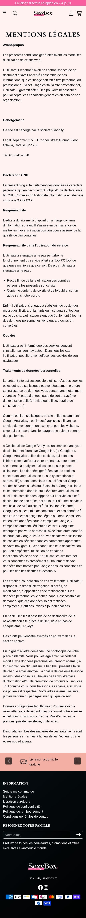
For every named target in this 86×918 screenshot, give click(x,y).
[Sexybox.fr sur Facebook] (41, 887)
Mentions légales (15, 796)
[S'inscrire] (78, 834)
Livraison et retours (16, 801)
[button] (8, 760)
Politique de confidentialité (22, 806)
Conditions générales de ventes (25, 816)
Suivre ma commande (18, 791)
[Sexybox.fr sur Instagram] (46, 887)
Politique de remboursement (23, 811)
